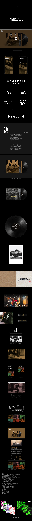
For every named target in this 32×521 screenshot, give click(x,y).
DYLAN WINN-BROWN (13, 476)
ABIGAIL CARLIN (9, 481)
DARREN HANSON (8, 478)
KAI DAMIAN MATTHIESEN (16, 477)
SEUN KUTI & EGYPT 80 (5, 484)
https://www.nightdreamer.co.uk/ (17, 50)
